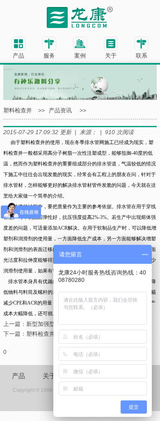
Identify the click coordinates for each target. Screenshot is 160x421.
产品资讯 (60, 110)
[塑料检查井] (80, 17)
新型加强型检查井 (49, 324)
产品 (18, 375)
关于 (49, 375)
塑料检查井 (17, 110)
